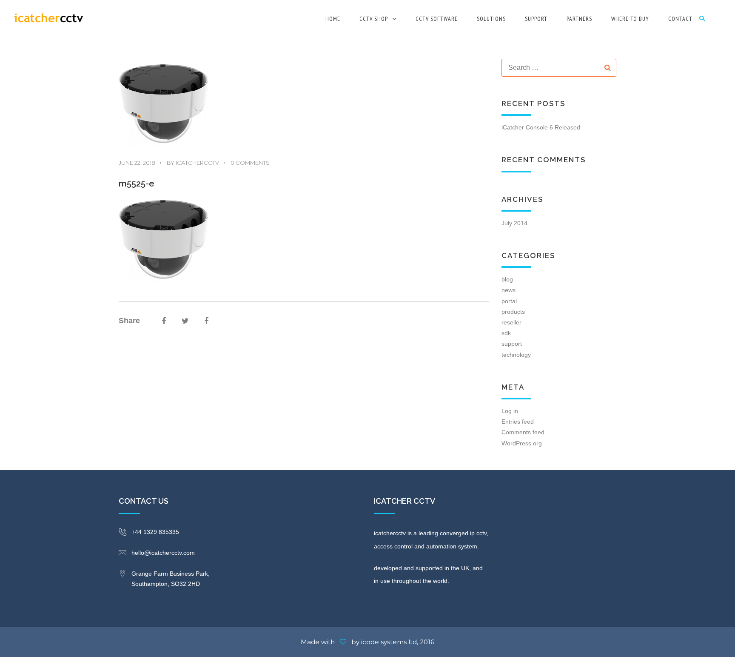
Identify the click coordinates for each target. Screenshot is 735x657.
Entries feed (517, 421)
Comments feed (522, 432)
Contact (680, 19)
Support (536, 19)
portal (509, 301)
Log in (509, 410)
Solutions (491, 19)
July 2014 (514, 223)
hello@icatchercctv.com (163, 552)
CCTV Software (437, 19)
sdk (506, 333)
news (508, 290)
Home (332, 19)
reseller (511, 322)
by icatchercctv (189, 162)
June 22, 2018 (137, 162)
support (511, 343)
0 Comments (246, 162)
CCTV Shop (373, 19)
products (513, 311)
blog (507, 279)
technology (516, 354)
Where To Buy (630, 19)
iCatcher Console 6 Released (540, 127)
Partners (579, 19)
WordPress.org (521, 443)
